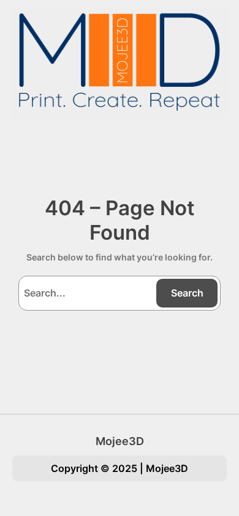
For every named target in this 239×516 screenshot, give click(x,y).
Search (187, 293)
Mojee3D (120, 441)
